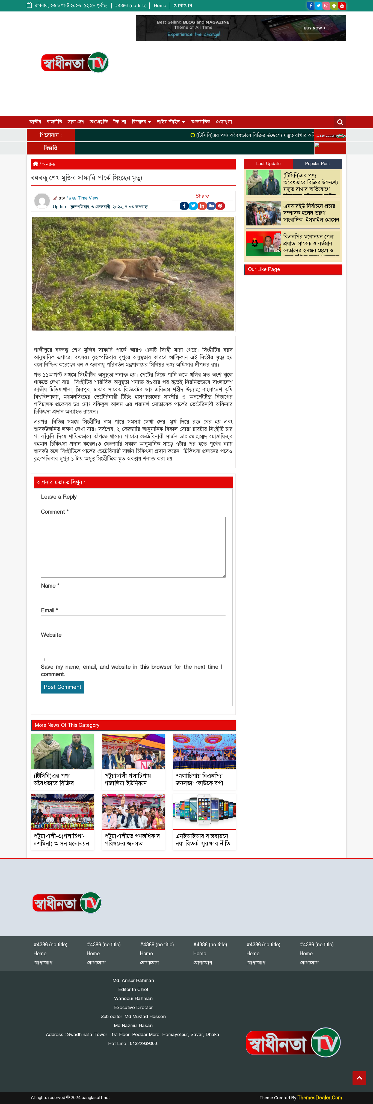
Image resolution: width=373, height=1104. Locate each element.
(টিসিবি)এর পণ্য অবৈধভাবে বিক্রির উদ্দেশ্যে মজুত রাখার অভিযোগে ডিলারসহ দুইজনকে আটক (274, 135)
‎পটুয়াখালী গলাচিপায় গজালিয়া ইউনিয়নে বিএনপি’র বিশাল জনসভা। (128, 787)
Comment (55, 511)
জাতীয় (35, 122)
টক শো (120, 122)
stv (62, 198)
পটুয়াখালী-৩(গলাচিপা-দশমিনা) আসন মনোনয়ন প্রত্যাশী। (61, 843)
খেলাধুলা (224, 122)
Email (49, 610)
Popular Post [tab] (317, 163)
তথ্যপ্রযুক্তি (99, 122)
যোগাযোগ (182, 5)
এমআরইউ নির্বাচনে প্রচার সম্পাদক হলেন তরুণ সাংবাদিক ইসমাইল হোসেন (311, 213)
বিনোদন (139, 122)
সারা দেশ (76, 122)
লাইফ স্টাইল (169, 122)
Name (50, 585)
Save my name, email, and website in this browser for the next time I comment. (131, 670)
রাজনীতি (54, 122)
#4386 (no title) (131, 5)
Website (51, 635)
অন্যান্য (48, 164)
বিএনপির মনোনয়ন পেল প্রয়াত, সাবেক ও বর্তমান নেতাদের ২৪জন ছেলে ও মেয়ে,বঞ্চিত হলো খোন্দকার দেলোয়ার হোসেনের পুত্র (293, 250)
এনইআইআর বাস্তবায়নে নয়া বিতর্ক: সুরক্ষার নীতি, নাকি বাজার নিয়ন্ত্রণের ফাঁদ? (204, 847)
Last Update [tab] (268, 163)
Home (160, 5)
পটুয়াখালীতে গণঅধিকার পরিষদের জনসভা (132, 839)
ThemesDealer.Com (319, 1098)
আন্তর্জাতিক (200, 122)
